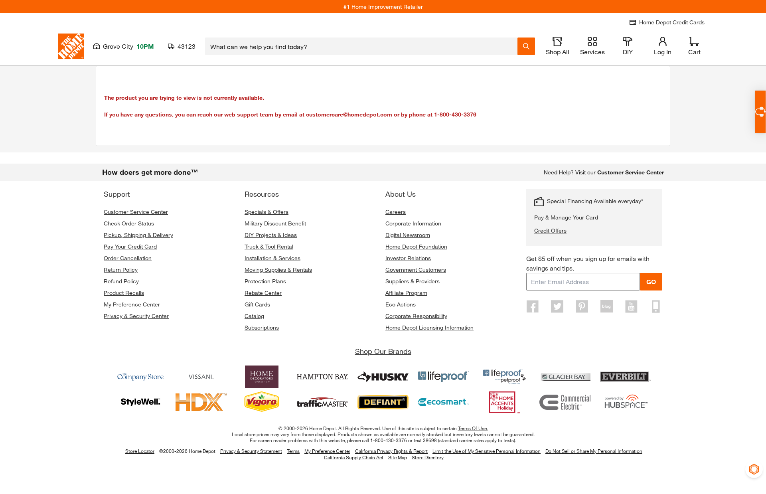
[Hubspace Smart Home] (625, 402)
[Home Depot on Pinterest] (582, 306)
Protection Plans (265, 281)
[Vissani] (201, 377)
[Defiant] (383, 402)
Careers (395, 211)
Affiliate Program (406, 292)
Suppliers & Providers (412, 281)
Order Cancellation (128, 258)
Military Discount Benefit (275, 223)
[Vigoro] (261, 402)
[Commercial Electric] (564, 402)
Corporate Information (413, 223)
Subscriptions (262, 327)
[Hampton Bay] (322, 377)
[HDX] (201, 402)
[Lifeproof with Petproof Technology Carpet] (504, 377)
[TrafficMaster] (322, 402)
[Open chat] (760, 112)
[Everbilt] (625, 377)
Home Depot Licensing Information (429, 327)
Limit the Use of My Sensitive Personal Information (486, 451)
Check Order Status (129, 223)
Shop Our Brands (383, 351)
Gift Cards (257, 304)
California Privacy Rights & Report (391, 451)
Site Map (397, 457)
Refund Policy (121, 281)
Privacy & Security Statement (251, 451)
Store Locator (139, 451)
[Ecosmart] (443, 402)
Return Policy (121, 269)
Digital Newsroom (407, 234)
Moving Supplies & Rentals (278, 269)
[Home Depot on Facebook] (532, 306)
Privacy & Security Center (136, 315)
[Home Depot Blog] (606, 306)
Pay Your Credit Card (130, 246)
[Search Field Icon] (526, 46)
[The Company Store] (140, 377)
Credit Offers (550, 230)
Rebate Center (263, 292)
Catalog (254, 315)
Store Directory (428, 457)
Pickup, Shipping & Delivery (138, 234)
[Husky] (383, 377)
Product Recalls (124, 292)
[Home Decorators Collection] (261, 377)
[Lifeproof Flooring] (443, 377)
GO (651, 281)
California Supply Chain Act (353, 457)
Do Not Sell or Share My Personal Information (593, 451)
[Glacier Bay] (564, 377)
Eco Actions (400, 304)
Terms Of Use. (473, 428)
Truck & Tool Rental (269, 246)
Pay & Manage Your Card (566, 217)
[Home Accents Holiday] (504, 402)
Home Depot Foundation (416, 246)
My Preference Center (132, 304)
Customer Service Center (136, 211)
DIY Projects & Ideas (271, 234)
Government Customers (415, 269)
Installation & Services (272, 258)
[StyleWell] (140, 402)
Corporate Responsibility (416, 315)
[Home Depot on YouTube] (631, 306)
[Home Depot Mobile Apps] (656, 306)
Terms (293, 451)
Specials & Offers (266, 211)
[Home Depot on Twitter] (557, 306)
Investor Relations (408, 258)
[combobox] (361, 46)
